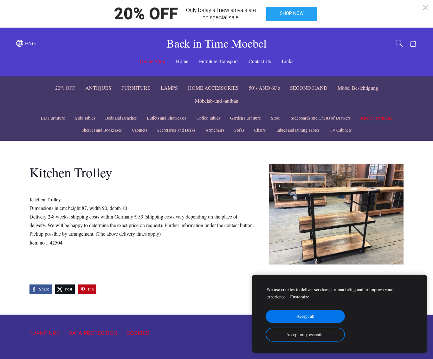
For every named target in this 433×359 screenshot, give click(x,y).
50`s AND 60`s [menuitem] (264, 87)
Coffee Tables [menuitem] (208, 118)
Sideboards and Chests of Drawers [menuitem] (321, 118)
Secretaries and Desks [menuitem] (176, 130)
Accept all (305, 316)
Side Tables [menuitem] (85, 118)
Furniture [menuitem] (44, 333)
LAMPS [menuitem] (169, 87)
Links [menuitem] (287, 61)
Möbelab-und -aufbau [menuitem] (216, 100)
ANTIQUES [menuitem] (98, 87)
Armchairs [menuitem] (214, 130)
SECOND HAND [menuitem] (308, 87)
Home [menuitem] (182, 61)
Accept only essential (305, 334)
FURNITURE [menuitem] (136, 87)
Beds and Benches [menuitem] (121, 118)
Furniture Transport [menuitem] (218, 61)
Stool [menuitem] (276, 118)
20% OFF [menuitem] (65, 87)
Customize (299, 297)
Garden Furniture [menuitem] (245, 118)
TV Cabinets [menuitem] (341, 130)
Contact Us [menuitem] (260, 61)
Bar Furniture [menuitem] (53, 118)
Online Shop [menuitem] (152, 61)
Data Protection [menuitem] (92, 333)
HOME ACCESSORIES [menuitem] (213, 87)
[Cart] (413, 43)
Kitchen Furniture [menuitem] (376, 118)
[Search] (399, 43)
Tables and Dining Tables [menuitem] (298, 130)
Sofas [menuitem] (239, 130)
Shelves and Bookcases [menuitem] (101, 130)
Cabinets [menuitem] (139, 130)
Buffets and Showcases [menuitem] (166, 118)
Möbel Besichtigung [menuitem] (358, 87)
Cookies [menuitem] (137, 333)
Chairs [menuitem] (260, 130)
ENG (29, 43)
